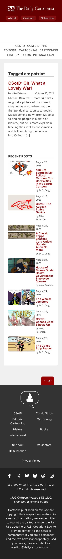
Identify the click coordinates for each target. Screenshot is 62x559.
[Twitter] (19, 476)
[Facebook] (10, 476)
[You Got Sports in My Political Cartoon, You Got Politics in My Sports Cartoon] (21, 169)
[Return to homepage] (31, 401)
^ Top (47, 381)
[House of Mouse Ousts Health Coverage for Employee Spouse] (21, 266)
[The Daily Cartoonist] (31, 9)
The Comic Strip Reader (44, 347)
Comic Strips (37, 45)
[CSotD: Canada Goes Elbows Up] (21, 318)
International (44, 55)
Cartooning (49, 50)
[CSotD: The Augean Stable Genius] (21, 203)
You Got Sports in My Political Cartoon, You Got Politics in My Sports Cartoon (44, 178)
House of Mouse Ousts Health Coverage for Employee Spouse (45, 274)
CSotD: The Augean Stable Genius (43, 208)
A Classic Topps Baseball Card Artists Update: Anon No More (44, 241)
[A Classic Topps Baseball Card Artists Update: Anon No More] (21, 232)
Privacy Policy (31, 460)
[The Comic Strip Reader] (21, 344)
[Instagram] (52, 476)
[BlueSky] (27, 476)
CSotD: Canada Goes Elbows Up (45, 322)
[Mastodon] (35, 476)
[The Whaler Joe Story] (21, 298)
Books (26, 55)
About (12, 18)
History (13, 55)
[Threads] (43, 476)
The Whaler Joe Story (43, 300)
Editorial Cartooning (20, 50)
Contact (28, 18)
